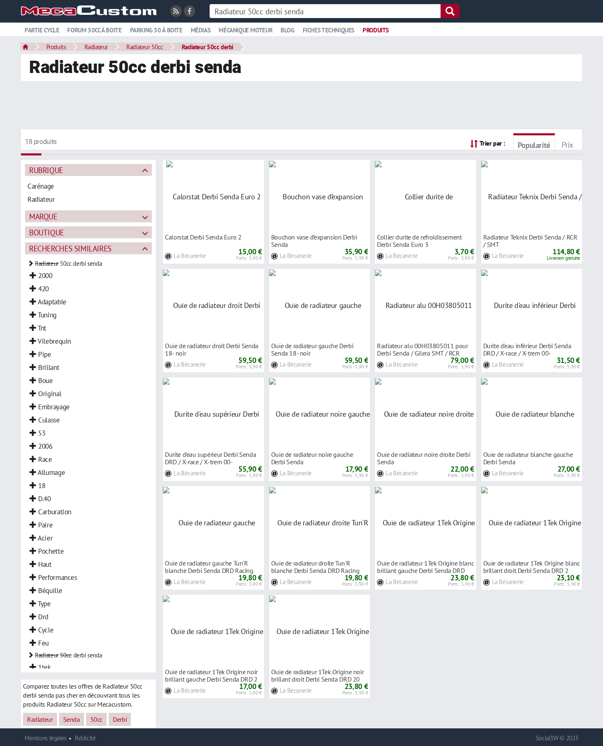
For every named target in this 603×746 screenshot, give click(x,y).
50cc (96, 719)
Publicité (85, 738)
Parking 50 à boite (156, 30)
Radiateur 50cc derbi (207, 47)
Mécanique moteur (245, 30)
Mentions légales (45, 738)
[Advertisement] (301, 106)
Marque (43, 216)
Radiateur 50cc (144, 47)
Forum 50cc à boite (94, 30)
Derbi (120, 719)
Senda (71, 719)
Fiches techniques (328, 30)
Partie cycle (42, 30)
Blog (287, 30)
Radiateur (96, 47)
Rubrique (46, 170)
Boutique (46, 232)
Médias (201, 30)
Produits (376, 30)
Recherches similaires (70, 248)
